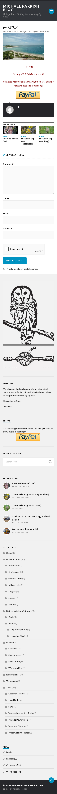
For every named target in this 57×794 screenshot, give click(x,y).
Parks (11, 623)
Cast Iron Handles (16, 693)
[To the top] (51, 780)
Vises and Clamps (16, 726)
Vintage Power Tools (18, 719)
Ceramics (12, 648)
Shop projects (14, 655)
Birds (11, 617)
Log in (9, 752)
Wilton (11, 604)
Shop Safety (14, 661)
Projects (10, 642)
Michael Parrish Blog (21, 8)
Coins (9, 553)
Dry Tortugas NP (19, 629)
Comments (13, 765)
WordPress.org (13, 771)
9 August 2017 (27, 31)
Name (7, 198)
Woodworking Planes (18, 732)
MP (14, 31)
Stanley (11, 598)
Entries (11, 758)
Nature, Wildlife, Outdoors (19, 611)
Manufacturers (13, 559)
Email (6, 213)
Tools (8, 687)
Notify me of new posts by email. (22, 268)
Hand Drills (13, 700)
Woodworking (15, 668)
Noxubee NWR (18, 636)
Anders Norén (20, 789)
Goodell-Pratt (15, 578)
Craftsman (13, 572)
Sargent (12, 591)
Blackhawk (13, 565)
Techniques (11, 681)
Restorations (12, 674)
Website (7, 228)
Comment (8, 164)
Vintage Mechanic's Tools (20, 713)
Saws (10, 706)
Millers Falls (14, 585)
